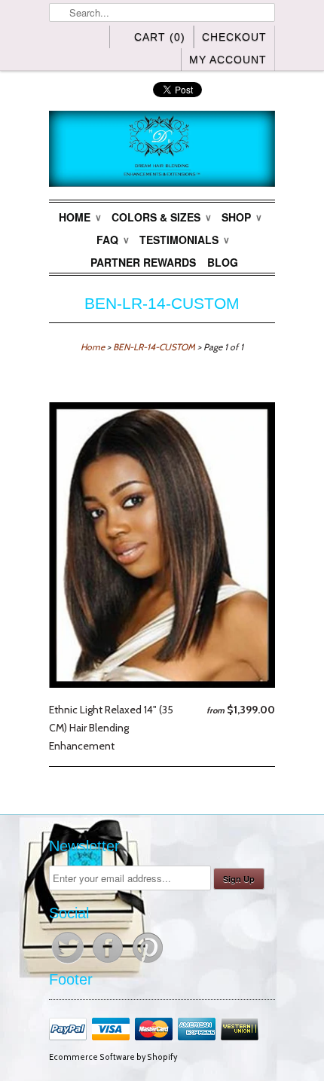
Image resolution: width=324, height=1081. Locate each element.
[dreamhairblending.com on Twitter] (69, 963)
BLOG (222, 262)
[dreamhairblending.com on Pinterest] (148, 963)
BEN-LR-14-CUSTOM (162, 303)
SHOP (241, 216)
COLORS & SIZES (161, 216)
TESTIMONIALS (183, 239)
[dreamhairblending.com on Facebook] (109, 963)
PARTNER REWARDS (143, 262)
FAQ (112, 239)
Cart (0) (159, 37)
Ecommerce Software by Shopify (113, 1057)
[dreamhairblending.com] (162, 151)
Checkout (234, 37)
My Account (228, 59)
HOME (79, 216)
